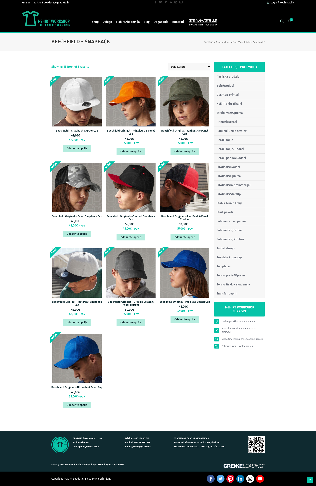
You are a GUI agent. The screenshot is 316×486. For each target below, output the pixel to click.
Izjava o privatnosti (115, 464)
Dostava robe (66, 464)
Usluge (107, 22)
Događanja (161, 22)
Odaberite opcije (77, 148)
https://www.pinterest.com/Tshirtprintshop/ (165, 2)
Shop (95, 22)
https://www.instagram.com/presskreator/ (175, 2)
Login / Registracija (282, 2)
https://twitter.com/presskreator (160, 2)
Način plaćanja (83, 464)
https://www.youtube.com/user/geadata (181, 2)
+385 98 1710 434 (31, 2)
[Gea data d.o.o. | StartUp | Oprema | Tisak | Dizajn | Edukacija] (46, 18)
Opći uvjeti (98, 464)
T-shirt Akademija (128, 22)
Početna (208, 42)
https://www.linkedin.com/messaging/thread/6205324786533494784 (170, 2)
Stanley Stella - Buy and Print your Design (203, 22)
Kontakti (178, 22)
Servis (54, 464)
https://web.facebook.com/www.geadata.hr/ (155, 2)
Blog (147, 22)
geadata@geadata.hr (57, 2)
